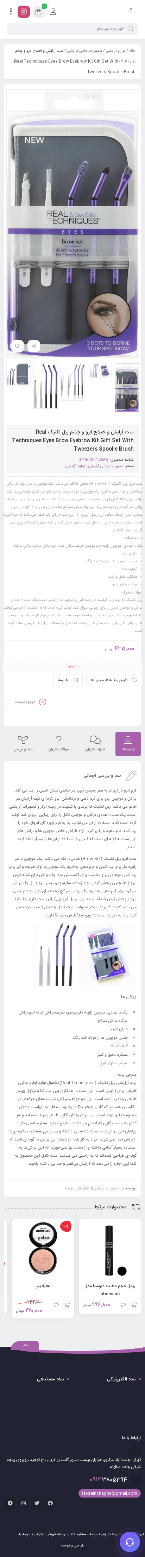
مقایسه (63, 680)
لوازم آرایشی (115, 51)
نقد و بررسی (22, 749)
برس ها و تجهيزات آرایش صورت (90, 1189)
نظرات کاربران (95, 749)
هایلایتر (43, 1286)
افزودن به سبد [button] (133, 1305)
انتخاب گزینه (67, 1305)
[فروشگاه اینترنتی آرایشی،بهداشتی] (130, 11)
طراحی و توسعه (71, 1546)
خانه (132, 51)
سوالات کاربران (58, 749)
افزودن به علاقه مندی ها (109, 680)
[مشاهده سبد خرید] (39, 13)
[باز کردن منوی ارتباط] (130, 1542)
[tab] (128, 744)
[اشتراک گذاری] (33, 346)
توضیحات (128, 749)
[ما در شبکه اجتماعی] (24, 12)
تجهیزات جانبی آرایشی (84, 51)
